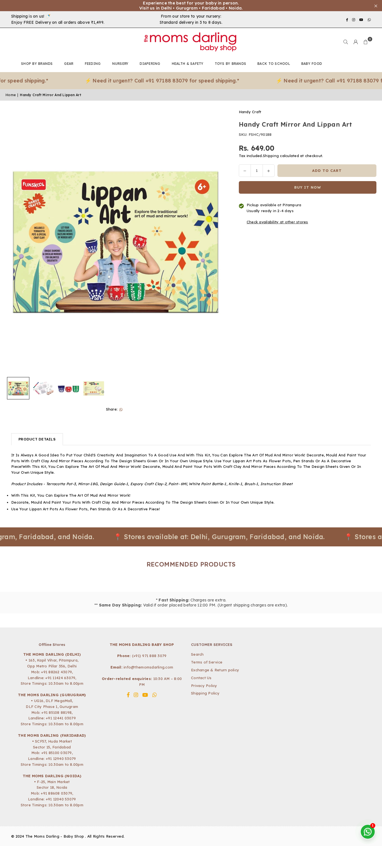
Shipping (271, 156)
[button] (366, 42)
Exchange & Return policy (215, 670)
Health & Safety (188, 63)
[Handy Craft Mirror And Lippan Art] (18, 388)
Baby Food (311, 63)
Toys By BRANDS (230, 63)
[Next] (217, 242)
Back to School (273, 63)
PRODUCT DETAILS (37, 439)
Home (11, 95)
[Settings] (356, 42)
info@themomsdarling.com (148, 667)
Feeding (93, 63)
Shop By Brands (37, 63)
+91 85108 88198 (56, 712)
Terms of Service (206, 662)
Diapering (150, 63)
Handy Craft (250, 112)
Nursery (120, 63)
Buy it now (307, 187)
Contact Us (201, 678)
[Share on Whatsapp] (121, 409)
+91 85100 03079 (56, 752)
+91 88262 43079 (56, 672)
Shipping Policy (205, 693)
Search (197, 654)
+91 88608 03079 (56, 793)
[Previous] (13, 242)
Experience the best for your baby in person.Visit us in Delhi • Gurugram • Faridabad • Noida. (191, 6)
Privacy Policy (204, 685)
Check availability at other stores (277, 222)
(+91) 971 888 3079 (149, 655)
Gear (69, 63)
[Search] (346, 42)
